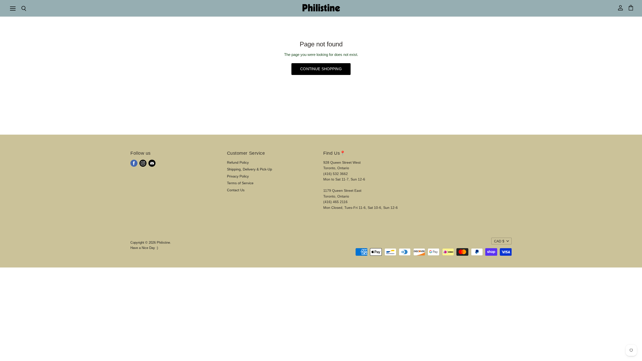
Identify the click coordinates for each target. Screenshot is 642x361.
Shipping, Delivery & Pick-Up (249, 169)
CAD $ (499, 241)
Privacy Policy (238, 176)
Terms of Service (240, 183)
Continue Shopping (321, 69)
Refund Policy (238, 162)
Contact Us (236, 190)
